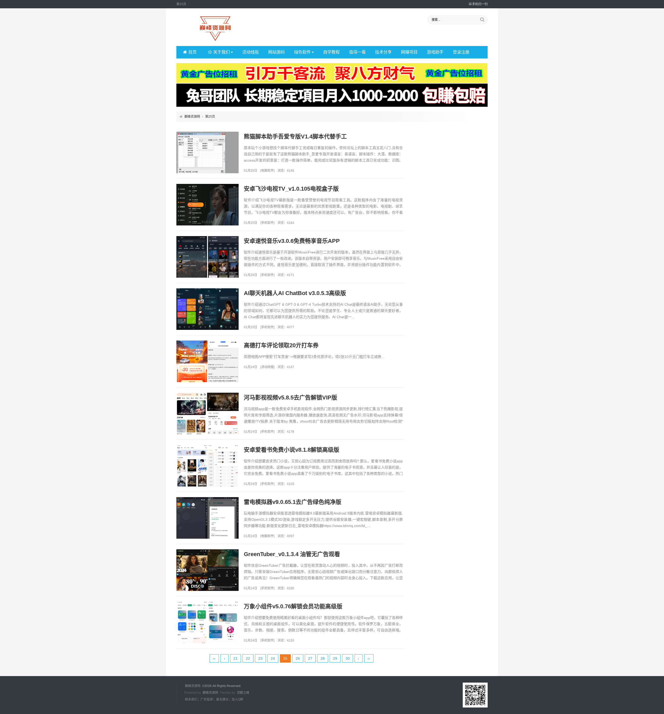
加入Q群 (237, 699)
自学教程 (331, 52)
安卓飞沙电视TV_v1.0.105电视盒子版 (291, 188)
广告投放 (206, 699)
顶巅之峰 (243, 693)
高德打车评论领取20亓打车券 (281, 345)
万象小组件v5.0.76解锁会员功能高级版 (293, 606)
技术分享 (383, 52)
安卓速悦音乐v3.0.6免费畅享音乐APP (292, 241)
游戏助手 (435, 52)
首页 (192, 52)
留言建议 (222, 699)
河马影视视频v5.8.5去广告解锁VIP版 (290, 397)
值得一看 (357, 52)
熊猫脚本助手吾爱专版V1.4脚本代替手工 (295, 136)
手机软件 (267, 223)
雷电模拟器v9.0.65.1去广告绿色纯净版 (292, 502)
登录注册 (461, 52)
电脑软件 (267, 170)
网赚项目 (409, 52)
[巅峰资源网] (215, 41)
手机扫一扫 (480, 4)
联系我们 (191, 699)
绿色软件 (302, 52)
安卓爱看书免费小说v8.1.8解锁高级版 (291, 449)
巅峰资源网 (192, 116)
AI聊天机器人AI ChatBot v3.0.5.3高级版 (295, 293)
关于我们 (221, 52)
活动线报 (250, 52)
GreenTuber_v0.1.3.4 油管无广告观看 (292, 554)
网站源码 (276, 52)
